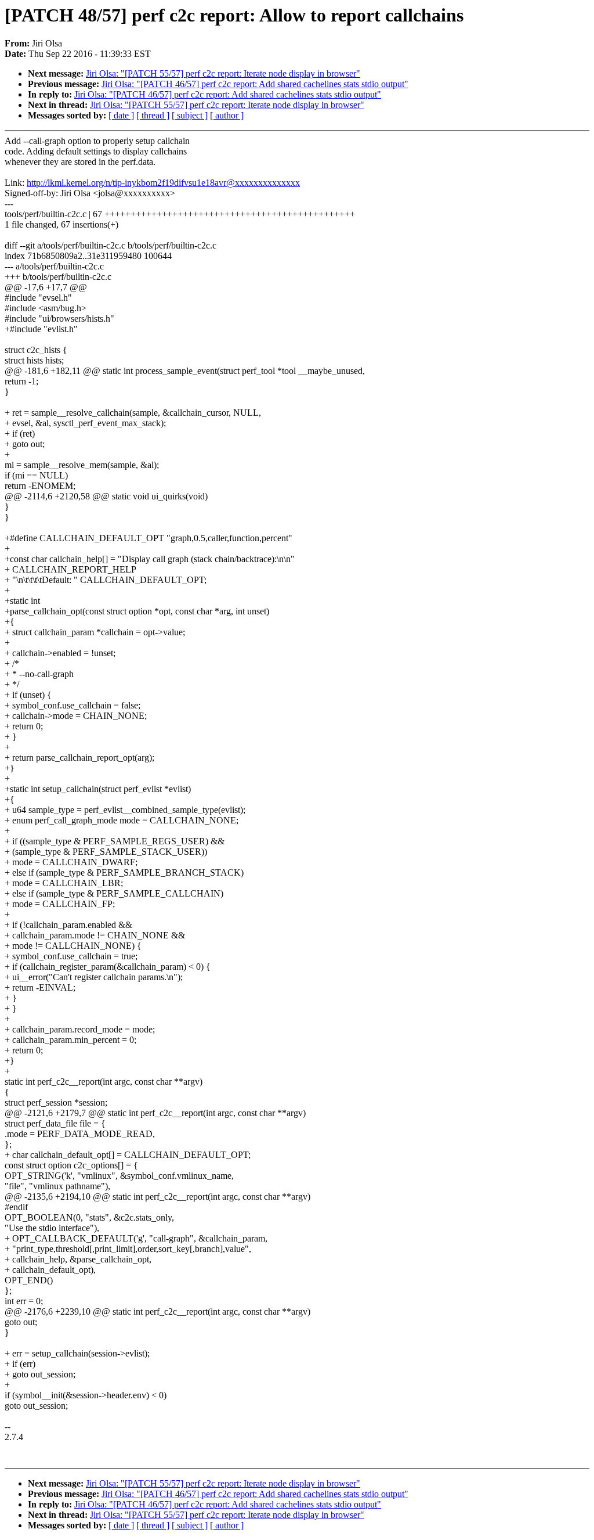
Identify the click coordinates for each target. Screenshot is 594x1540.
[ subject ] (190, 115)
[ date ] (121, 115)
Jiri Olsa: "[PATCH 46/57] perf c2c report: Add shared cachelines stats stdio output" (255, 84)
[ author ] (227, 115)
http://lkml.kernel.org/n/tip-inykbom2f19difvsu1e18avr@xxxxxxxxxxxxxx (163, 183)
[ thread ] (152, 115)
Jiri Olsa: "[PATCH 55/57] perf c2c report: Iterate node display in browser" (223, 73)
